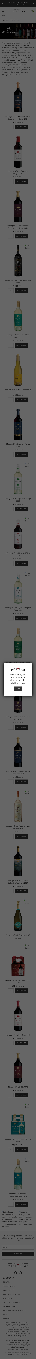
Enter (18, 689)
